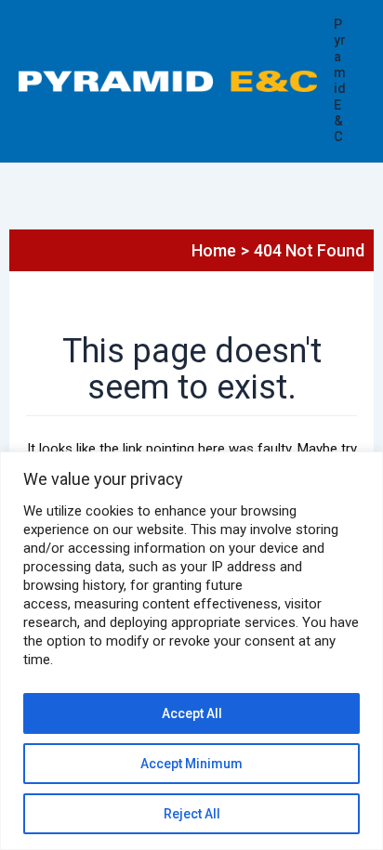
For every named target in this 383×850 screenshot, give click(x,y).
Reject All (192, 813)
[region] (191, 650)
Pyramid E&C (340, 81)
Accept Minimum (191, 763)
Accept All (192, 713)
